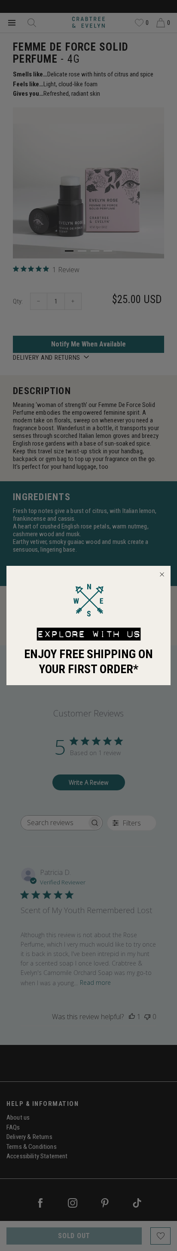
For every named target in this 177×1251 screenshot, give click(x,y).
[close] (162, 574)
